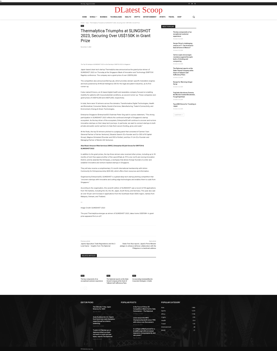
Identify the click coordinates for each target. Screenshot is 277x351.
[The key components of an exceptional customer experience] (92, 268)
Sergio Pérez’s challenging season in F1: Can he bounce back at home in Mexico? (183, 45)
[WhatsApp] (111, 52)
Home (83, 23)
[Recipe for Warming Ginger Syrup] (166, 84)
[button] (193, 16)
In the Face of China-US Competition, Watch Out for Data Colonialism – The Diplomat (144, 309)
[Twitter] (195, 4)
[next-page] (85, 288)
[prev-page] (82, 288)
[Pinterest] (106, 52)
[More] (116, 52)
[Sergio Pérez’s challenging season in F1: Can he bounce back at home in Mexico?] (166, 46)
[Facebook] (189, 4)
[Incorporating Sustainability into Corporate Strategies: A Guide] (144, 268)
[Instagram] (192, 4)
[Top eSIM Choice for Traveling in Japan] (166, 106)
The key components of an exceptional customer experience (182, 34)
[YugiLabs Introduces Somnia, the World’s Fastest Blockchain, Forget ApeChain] (166, 95)
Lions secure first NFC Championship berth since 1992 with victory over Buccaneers (144, 320)
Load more (178, 115)
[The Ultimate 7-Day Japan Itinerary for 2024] (86, 309)
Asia (87, 23)
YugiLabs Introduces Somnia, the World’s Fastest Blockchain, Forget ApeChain (184, 95)
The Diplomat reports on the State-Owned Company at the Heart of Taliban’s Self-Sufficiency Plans (118, 281)
